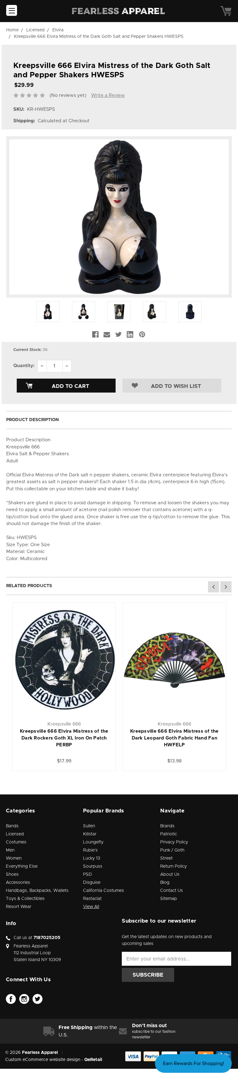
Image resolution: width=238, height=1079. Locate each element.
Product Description (32, 420)
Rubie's (90, 850)
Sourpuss (92, 866)
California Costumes (103, 890)
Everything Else (21, 866)
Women (14, 858)
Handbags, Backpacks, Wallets (37, 890)
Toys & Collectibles (25, 899)
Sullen (89, 826)
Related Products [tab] (29, 586)
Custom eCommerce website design (42, 1060)
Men (10, 850)
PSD (87, 874)
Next (225, 586)
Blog (165, 882)
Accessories (18, 882)
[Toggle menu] (11, 10)
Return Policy (173, 866)
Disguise (91, 882)
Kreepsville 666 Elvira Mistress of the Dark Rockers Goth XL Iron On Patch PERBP (64, 738)
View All (91, 907)
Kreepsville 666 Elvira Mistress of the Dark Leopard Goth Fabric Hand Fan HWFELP (174, 738)
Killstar (89, 834)
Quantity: (23, 365)
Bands (12, 826)
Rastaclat (92, 899)
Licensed (15, 834)
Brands (167, 826)
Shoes (12, 874)
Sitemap (168, 899)
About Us (169, 874)
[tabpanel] (64, 686)
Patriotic (168, 834)
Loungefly (93, 842)
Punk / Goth (172, 850)
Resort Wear (18, 907)
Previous (213, 586)
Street (166, 858)
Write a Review (108, 95)
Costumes (16, 842)
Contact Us (171, 890)
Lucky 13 (91, 858)
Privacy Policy (174, 842)
